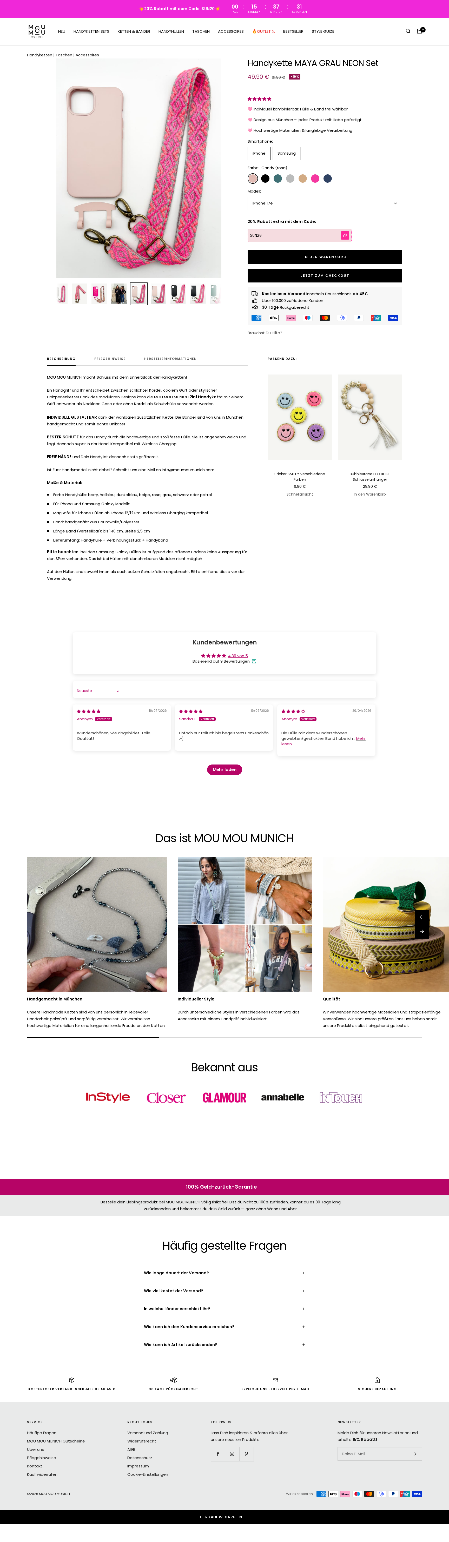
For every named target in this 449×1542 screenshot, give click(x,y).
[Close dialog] (317, 722)
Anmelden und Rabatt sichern (275, 798)
